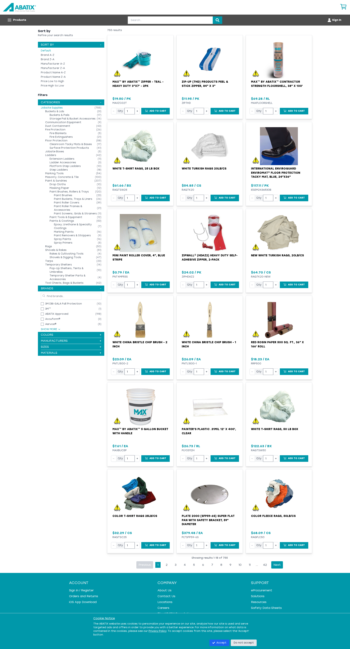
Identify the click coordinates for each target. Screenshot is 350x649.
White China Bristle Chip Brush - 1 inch (209, 344)
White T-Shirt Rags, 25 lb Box (136, 168)
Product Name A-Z (53, 72)
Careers (163, 608)
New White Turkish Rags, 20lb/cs (277, 255)
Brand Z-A (47, 59)
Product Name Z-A (53, 76)
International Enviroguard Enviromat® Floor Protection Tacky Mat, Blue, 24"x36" (275, 172)
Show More (49, 329)
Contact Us (166, 596)
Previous (145, 565)
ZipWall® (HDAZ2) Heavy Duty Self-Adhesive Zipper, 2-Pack (210, 257)
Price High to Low (52, 85)
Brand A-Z (47, 55)
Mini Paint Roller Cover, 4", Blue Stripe (138, 257)
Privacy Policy (157, 631)
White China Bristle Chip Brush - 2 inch (139, 344)
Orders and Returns (83, 596)
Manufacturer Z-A (53, 68)
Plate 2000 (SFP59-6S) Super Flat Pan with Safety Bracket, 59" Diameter (208, 520)
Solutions (258, 596)
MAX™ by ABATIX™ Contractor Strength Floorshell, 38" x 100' (277, 84)
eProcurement (261, 590)
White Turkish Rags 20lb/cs (204, 168)
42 (265, 565)
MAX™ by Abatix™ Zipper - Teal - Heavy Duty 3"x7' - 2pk (138, 84)
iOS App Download (83, 602)
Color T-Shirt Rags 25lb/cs (134, 516)
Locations (165, 602)
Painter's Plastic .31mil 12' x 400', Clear (209, 431)
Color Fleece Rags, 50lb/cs (273, 516)
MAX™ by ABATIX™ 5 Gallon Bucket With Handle (140, 431)
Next (277, 565)
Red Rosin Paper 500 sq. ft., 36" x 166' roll (277, 344)
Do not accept (244, 642)
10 (240, 565)
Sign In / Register (81, 590)
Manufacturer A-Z (53, 63)
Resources (259, 602)
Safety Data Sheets (266, 608)
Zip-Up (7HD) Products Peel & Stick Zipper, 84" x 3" (205, 84)
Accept (221, 642)
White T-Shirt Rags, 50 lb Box (274, 429)
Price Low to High (52, 81)
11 (250, 565)
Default (46, 50)
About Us (165, 590)
